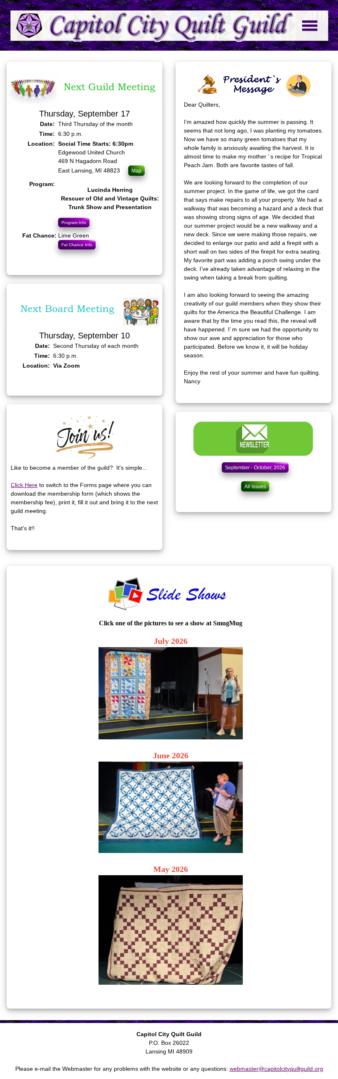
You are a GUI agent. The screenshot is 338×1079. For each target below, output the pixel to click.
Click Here (24, 485)
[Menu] (169, 25)
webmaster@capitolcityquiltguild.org (276, 1068)
